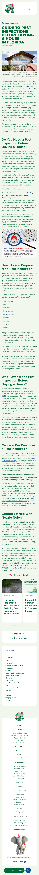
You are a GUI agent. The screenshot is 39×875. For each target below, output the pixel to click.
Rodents (8, 693)
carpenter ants (8, 314)
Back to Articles (12, 23)
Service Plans (19, 747)
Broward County (19, 768)
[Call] (28, 870)
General (8, 670)
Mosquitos (9, 678)
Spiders (8, 695)
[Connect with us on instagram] (19, 812)
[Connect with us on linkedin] (22, 812)
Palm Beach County (19, 766)
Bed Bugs (8, 663)
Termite (8, 700)
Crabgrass (9, 668)
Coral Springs (19, 778)
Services (19, 729)
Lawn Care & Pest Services (14, 673)
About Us (19, 782)
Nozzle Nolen (7, 548)
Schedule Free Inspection (14, 870)
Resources (19, 751)
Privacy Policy (19, 797)
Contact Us (19, 568)
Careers (19, 786)
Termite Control (19, 738)
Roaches (8, 690)
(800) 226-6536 (19, 829)
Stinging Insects (10, 698)
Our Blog (19, 755)
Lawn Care (19, 740)
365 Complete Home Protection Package (18, 499)
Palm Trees (9, 680)
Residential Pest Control (13, 688)
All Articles (9, 657)
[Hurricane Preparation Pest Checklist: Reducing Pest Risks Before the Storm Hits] (12, 601)
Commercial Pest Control (14, 666)
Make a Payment (19, 804)
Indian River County (19, 776)
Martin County (19, 771)
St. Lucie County (19, 773)
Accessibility (19, 795)
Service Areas (19, 762)
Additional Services (19, 743)
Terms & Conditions (19, 799)
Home (19, 725)
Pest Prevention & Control (14, 683)
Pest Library (19, 757)
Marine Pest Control (12, 675)
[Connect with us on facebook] (16, 812)
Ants (7, 661)
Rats (7, 685)
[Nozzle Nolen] (10, 12)
